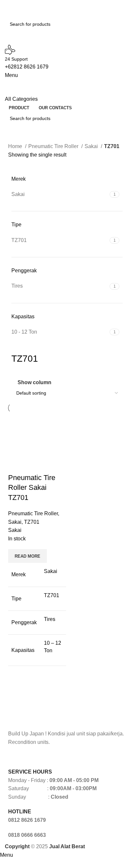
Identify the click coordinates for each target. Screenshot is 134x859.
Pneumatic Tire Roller (54, 146)
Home (15, 146)
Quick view (16, 465)
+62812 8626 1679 (26, 66)
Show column (34, 382)
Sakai (92, 146)
